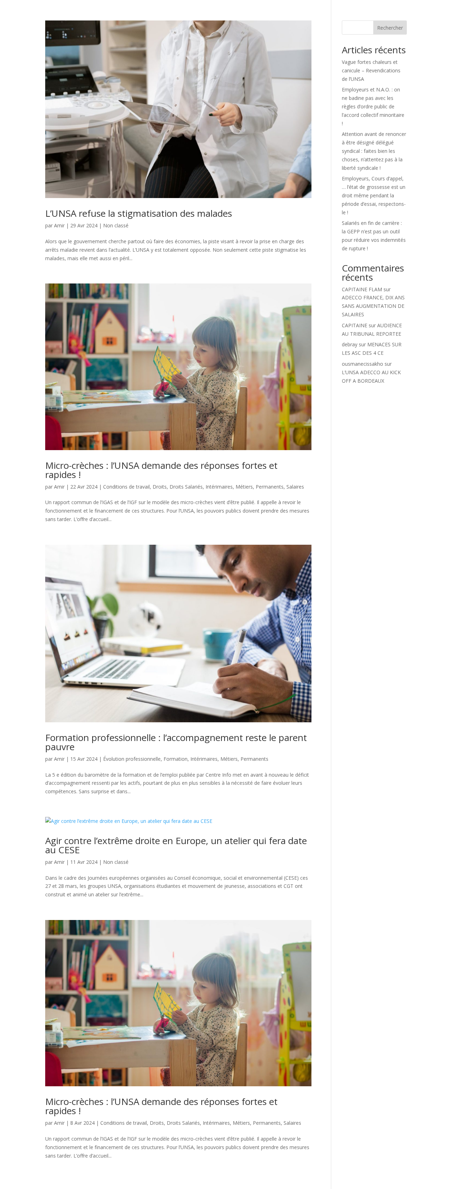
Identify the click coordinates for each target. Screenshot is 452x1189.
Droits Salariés (186, 486)
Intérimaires (219, 486)
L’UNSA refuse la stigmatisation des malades (138, 213)
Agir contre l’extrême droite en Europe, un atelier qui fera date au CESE (176, 845)
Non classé (116, 225)
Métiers (244, 486)
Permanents (270, 486)
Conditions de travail (126, 486)
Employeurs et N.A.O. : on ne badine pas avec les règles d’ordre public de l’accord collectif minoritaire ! (373, 106)
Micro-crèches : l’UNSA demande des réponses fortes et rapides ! (161, 470)
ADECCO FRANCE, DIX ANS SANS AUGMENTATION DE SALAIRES (373, 306)
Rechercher (390, 27)
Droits (160, 486)
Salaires (295, 486)
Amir (59, 225)
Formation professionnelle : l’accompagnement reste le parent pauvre (176, 742)
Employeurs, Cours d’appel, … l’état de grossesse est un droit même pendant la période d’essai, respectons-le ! (374, 195)
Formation (175, 758)
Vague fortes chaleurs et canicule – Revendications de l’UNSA (371, 70)
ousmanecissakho (362, 363)
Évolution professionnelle (132, 758)
